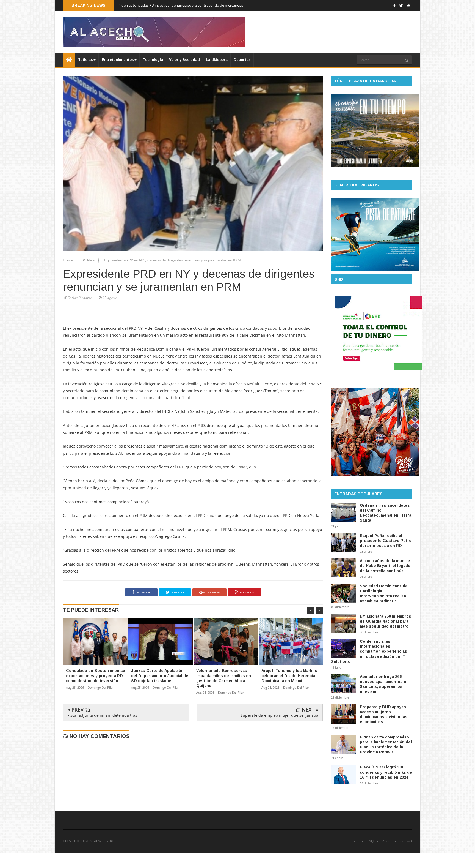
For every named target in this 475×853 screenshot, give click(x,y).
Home (68, 260)
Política (89, 260)
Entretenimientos (118, 60)
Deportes (242, 60)
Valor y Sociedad (184, 60)
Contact (406, 841)
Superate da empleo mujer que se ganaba (279, 715)
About (386, 841)
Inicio (354, 841)
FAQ (370, 841)
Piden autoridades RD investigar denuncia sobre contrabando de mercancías (180, 5)
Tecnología (153, 60)
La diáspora (217, 60)
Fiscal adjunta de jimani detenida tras (102, 715)
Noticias (85, 60)
